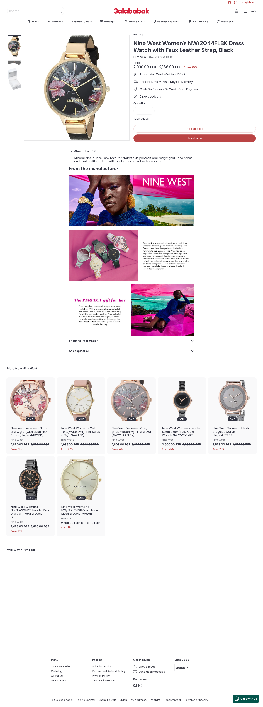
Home (137, 34)
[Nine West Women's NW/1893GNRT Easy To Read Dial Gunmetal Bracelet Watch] (30, 496)
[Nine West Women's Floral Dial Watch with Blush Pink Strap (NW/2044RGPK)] (30, 415)
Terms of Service (103, 680)
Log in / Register (86, 700)
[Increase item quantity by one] (151, 111)
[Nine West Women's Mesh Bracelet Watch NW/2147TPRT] (232, 415)
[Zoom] (76, 87)
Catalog (56, 671)
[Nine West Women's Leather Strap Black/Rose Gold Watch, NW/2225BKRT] (182, 415)
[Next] (14, 104)
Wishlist (155, 700)
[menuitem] (34, 21)
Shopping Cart (107, 700)
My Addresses (139, 700)
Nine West (30, 368)
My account (59, 680)
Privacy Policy (101, 676)
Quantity (139, 103)
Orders (123, 700)
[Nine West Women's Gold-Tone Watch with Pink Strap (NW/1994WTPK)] (81, 415)
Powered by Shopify (196, 700)
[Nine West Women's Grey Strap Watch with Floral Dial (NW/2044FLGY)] (131, 415)
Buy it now (195, 138)
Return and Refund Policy (108, 671)
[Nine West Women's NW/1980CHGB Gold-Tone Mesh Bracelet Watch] (81, 494)
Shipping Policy (102, 666)
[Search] (60, 11)
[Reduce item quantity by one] (137, 111)
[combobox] (35, 11)
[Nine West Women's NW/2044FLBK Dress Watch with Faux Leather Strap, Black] (26, 598)
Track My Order (61, 666)
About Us (57, 676)
